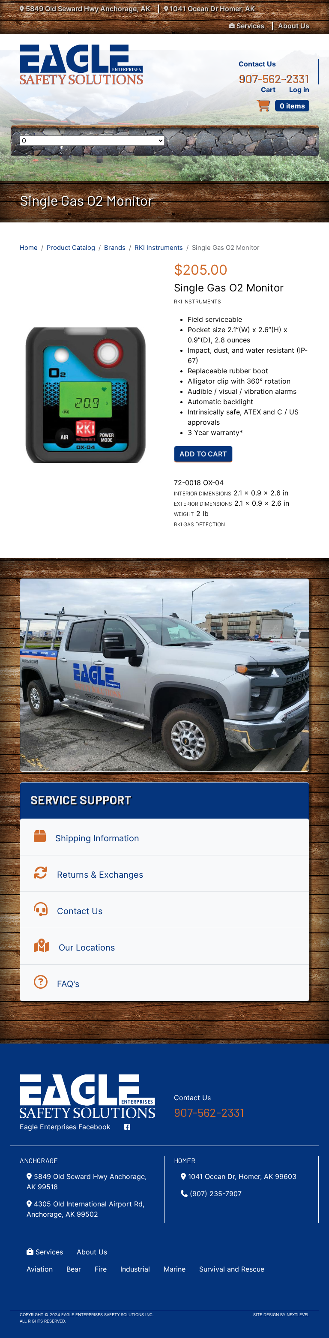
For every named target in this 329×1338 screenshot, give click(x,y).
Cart (268, 89)
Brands (115, 248)
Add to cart (203, 454)
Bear (73, 1269)
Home (29, 248)
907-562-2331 (274, 78)
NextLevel (298, 1314)
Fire (101, 1269)
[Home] (85, 49)
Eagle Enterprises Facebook (65, 1126)
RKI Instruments (159, 248)
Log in (299, 89)
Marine (174, 1269)
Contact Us (257, 64)
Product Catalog (71, 248)
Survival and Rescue (231, 1269)
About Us (293, 25)
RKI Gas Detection (199, 524)
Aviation (40, 1269)
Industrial (135, 1269)
